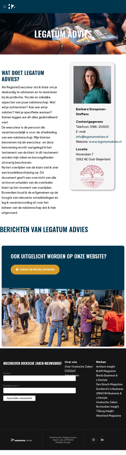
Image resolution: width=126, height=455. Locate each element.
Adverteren (72, 375)
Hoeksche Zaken (106, 402)
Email (7, 373)
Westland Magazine (108, 415)
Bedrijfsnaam (11, 385)
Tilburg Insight (105, 411)
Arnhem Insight (105, 366)
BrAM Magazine (106, 371)
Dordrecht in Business (109, 389)
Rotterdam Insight (107, 406)
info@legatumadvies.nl (92, 137)
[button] (6, 6)
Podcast (70, 379)
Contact (70, 371)
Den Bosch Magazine (109, 384)
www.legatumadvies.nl (105, 142)
